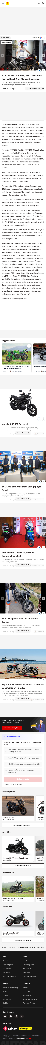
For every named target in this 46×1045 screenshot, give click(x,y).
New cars (6, 961)
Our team (26, 991)
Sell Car (5, 1003)
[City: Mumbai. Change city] (42, 3)
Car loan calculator (9, 976)
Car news (6, 972)
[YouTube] (5, 1016)
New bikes (26, 961)
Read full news (22, 433)
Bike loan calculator (30, 976)
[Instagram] (11, 1016)
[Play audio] (39, 70)
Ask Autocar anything (10, 988)
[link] (18, 806)
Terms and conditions (30, 999)
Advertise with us (29, 1003)
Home (4, 948)
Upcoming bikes (28, 965)
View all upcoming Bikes (21, 825)
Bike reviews (27, 968)
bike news (12, 948)
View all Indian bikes (22, 865)
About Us (26, 988)
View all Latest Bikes (22, 940)
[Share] (43, 70)
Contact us (7, 999)
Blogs (5, 991)
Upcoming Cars (8, 965)
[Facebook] (16, 1016)
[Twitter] (22, 1016)
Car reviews (7, 968)
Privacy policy (27, 995)
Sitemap (6, 995)
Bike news (26, 972)
